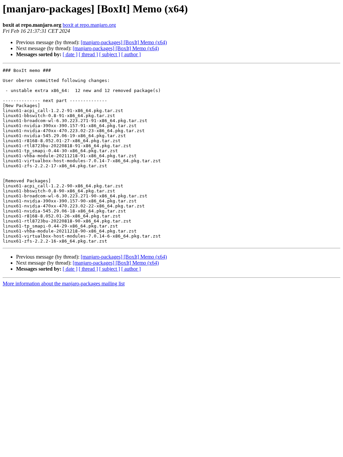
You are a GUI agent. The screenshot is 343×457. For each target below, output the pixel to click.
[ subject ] (109, 54)
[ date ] (70, 54)
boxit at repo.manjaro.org (89, 25)
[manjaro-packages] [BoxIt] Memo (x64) (124, 42)
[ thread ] (88, 54)
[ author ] (131, 54)
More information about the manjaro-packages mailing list (64, 283)
